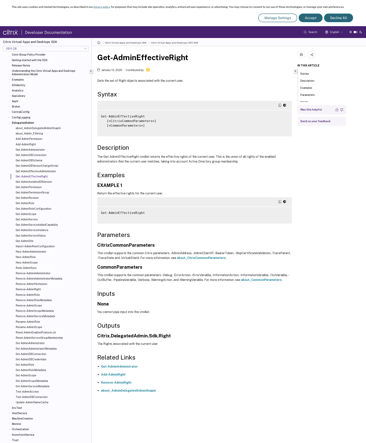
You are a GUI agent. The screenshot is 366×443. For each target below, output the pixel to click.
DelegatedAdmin (23, 122)
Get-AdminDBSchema (29, 160)
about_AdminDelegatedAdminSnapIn (38, 128)
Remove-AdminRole (28, 294)
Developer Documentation (48, 32)
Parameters (307, 94)
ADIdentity (18, 85)
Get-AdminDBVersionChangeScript (37, 165)
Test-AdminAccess (27, 391)
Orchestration (20, 429)
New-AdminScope (27, 262)
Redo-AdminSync (26, 267)
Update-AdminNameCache (32, 402)
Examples (18, 79)
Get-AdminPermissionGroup (32, 192)
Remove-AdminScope (29, 305)
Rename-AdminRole (28, 321)
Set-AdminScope (26, 375)
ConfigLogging (21, 117)
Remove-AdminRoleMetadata (34, 300)
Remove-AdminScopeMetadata (35, 310)
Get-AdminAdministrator (30, 149)
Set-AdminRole (25, 364)
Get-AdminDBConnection (31, 155)
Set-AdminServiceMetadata (32, 386)
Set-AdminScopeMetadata (32, 380)
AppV (15, 101)
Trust (15, 440)
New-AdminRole (26, 257)
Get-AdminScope (26, 214)
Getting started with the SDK (30, 60)
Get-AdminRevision (27, 197)
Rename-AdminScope (29, 327)
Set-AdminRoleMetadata (31, 370)
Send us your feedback (315, 121)
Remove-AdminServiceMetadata (35, 316)
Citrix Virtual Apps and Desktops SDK (126, 42)
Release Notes (21, 65)
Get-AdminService (27, 219)
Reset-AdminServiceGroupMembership (39, 337)
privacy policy (101, 6)
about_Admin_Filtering (29, 133)
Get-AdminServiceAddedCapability (37, 224)
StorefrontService (23, 434)
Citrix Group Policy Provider (29, 54)
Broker (16, 106)
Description (307, 80)
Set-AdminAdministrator (30, 343)
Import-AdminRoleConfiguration (35, 246)
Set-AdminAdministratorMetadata (36, 348)
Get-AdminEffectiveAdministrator (36, 171)
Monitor (16, 423)
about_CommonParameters (261, 280)
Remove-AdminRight (28, 289)
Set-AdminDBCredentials (31, 359)
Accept (310, 18)
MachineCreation (22, 418)
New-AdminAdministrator (31, 251)
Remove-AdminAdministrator (33, 273)
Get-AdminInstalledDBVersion (34, 181)
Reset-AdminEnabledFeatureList (36, 332)
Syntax (304, 73)
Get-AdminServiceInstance (32, 230)
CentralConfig (21, 111)
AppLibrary (18, 95)
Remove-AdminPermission (31, 283)
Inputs (304, 101)
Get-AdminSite (24, 241)
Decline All (338, 18)
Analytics (17, 90)
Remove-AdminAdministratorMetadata (39, 278)
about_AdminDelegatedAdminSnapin (128, 390)
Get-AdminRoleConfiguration (33, 208)
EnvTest (17, 407)
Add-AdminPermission (29, 138)
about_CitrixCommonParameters (201, 258)
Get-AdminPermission (29, 187)
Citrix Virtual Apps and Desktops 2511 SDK (174, 42)
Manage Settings (277, 18)
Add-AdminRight (26, 144)
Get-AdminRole (25, 203)
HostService (19, 413)
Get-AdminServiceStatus (31, 235)
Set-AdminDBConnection (31, 354)
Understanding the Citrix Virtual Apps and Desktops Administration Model (43, 72)
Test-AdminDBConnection (32, 397)
